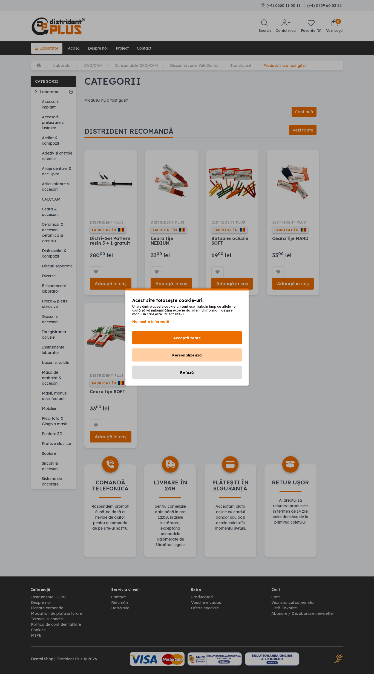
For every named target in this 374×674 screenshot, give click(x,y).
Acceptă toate (187, 338)
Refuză (187, 372)
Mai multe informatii (150, 321)
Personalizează (187, 355)
